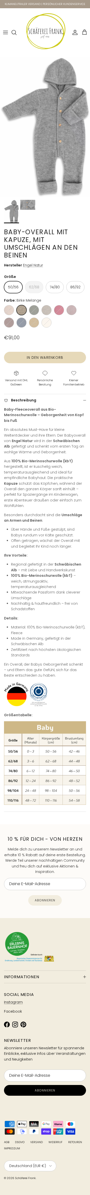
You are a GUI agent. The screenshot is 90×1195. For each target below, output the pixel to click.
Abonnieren (45, 900)
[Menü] (5, 32)
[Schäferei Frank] (45, 32)
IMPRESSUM (12, 1148)
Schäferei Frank (25, 1178)
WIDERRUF (55, 1142)
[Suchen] (16, 32)
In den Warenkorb (45, 357)
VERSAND (36, 1142)
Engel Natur (33, 265)
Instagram (13, 1002)
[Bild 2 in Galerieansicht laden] (45, 127)
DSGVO (19, 1142)
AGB (6, 1142)
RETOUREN (75, 1142)
